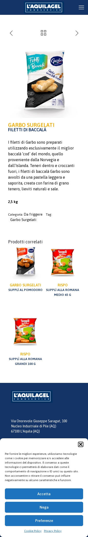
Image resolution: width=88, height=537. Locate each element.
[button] (80, 444)
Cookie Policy (33, 531)
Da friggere (33, 214)
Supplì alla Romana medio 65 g (62, 290)
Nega (44, 507)
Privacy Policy (53, 531)
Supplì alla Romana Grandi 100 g (25, 359)
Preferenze (44, 521)
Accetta (44, 494)
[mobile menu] (81, 7)
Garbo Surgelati (23, 220)
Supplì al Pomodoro (25, 287)
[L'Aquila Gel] (44, 7)
